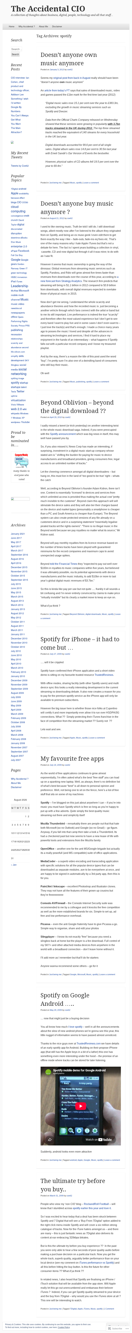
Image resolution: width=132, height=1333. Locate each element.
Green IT (23, 268)
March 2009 (17, 713)
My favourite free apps (72, 758)
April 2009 (16, 709)
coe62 (70, 69)
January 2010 (18, 676)
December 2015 (19, 567)
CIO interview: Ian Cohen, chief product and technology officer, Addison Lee (20, 86)
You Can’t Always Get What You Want (19, 119)
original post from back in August (71, 78)
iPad (13, 281)
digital (20, 224)
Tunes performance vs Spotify (97, 1262)
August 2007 (17, 755)
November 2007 (19, 747)
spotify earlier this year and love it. (92, 1208)
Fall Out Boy (17, 255)
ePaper (14, 250)
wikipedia (15, 413)
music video (17, 303)
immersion (22, 277)
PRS (27, 325)
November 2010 (19, 642)
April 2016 (16, 563)
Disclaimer (57, 26)
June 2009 (16, 701)
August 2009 (17, 692)
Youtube (25, 422)
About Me (43, 26)
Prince (22, 325)
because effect (18, 197)
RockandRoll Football (96, 1204)
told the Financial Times (63, 563)
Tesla (13, 391)
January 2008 (18, 743)
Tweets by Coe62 (20, 165)
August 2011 (17, 625)
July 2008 (16, 726)
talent (24, 387)
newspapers (18, 312)
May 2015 (16, 592)
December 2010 (19, 638)
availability (24, 193)
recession (16, 334)
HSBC (14, 277)
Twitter (20, 391)
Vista (13, 404)
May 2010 (16, 659)
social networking (19, 371)
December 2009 (19, 680)
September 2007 (19, 751)
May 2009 (16, 705)
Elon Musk (16, 241)
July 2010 (16, 651)
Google (73, 974)
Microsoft (81, 974)
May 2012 (16, 617)
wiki (25, 409)
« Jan (14, 864)
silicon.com (19, 351)
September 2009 (19, 688)
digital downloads (93, 614)
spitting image (17, 378)
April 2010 (16, 663)
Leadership (19, 285)
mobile (14, 295)
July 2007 (16, 759)
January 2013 (18, 609)
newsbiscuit (16, 308)
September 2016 (19, 554)
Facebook (23, 250)
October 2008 (18, 722)
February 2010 (18, 672)
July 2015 (16, 584)
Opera (20, 316)
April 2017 (16, 546)
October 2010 (18, 646)
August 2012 (17, 613)
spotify (79, 183)
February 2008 (18, 739)
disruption (16, 233)
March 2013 (17, 604)
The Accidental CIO (48, 8)
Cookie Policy (64, 1327)
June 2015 (16, 588)
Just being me (55, 183)
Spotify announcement (63, 434)
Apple (72, 738)
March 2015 (17, 596)
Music (72, 183)
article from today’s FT (57, 90)
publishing (80, 382)
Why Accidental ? (27, 26)
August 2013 (17, 600)
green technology (19, 272)
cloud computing (18, 208)
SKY (27, 360)
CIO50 (25, 202)
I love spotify (75, 1026)
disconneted (16, 228)
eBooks (24, 237)
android (73, 1160)
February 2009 (18, 718)
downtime (15, 237)
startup (24, 382)
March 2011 (17, 630)
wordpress (15, 422)
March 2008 (17, 734)
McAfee (14, 290)
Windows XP (19, 417)
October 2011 (18, 621)
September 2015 (19, 579)
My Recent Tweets (19, 155)
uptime (14, 395)
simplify (14, 356)
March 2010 (17, 667)
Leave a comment (91, 183)
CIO (19, 202)
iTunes (87, 1309)
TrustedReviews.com (89, 1043)
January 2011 (18, 634)
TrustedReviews (104, 675)
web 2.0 (16, 409)
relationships (17, 338)
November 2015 (19, 571)
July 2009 (16, 697)
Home (11, 26)
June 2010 (16, 655)
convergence (17, 215)
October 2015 (18, 575)
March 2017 (17, 550)
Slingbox (15, 364)
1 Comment (109, 1309)
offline (14, 316)
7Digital (73, 1309)
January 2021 (18, 533)
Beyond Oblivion (77, 614)
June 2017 (16, 537)
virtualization (18, 400)
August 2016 (17, 558)
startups (15, 387)
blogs (13, 202)
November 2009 (19, 684)
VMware (20, 404)
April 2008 (16, 730)
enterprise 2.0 (19, 246)
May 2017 (16, 542)
